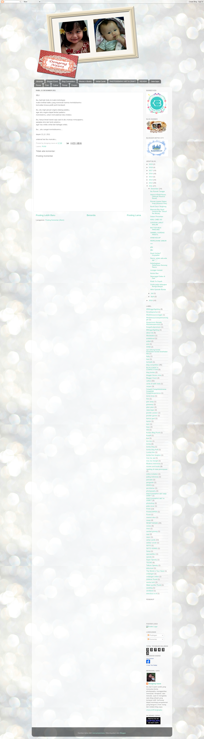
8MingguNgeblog (152, 330)
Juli (152, 293)
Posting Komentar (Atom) (54, 220)
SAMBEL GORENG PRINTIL (157, 233)
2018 (151, 167)
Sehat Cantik (101, 81)
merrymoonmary (98, 733)
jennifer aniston (152, 413)
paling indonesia (152, 477)
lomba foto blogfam (153, 455)
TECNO (149, 562)
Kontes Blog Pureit (153, 433)
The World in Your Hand (155, 571)
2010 (151, 300)
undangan (150, 574)
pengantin (150, 482)
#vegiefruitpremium (153, 327)
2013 (151, 180)
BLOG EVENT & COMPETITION (152, 368)
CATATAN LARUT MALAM (156, 223)
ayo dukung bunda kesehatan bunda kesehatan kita (157, 351)
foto (147, 399)
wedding (149, 588)
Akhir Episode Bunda (158, 289)
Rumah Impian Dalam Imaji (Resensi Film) (158, 202)
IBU (151, 250)
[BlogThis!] (74, 143)
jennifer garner (151, 416)
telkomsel (149, 568)
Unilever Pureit (151, 579)
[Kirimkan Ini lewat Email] (71, 143)
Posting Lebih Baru (45, 215)
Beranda (39, 81)
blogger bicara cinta (153, 375)
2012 (151, 183)
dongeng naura (155, 684)
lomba (148, 444)
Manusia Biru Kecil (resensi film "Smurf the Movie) (158, 211)
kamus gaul (150, 418)
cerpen (148, 386)
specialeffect (151, 554)
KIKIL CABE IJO (156, 219)
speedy (149, 557)
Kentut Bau (154, 273)
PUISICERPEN (151, 512)
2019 (151, 164)
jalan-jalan (150, 407)
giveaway (149, 404)
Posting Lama (134, 215)
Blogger (123, 733)
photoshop (150, 503)
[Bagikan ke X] (76, 143)
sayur (148, 537)
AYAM (148, 347)
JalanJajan (155, 81)
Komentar (153, 639)
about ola (149, 333)
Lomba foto (150, 452)
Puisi (47, 85)
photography (151, 491)
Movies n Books (85, 81)
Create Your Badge (151, 665)
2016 (151, 173)
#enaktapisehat (152, 312)
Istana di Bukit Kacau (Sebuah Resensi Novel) (158, 196)
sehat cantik (150, 540)
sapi (147, 534)
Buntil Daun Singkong (158, 206)
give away (150, 402)
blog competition (152, 365)
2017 (151, 170)
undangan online (152, 576)
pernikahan (150, 488)
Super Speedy (151, 560)
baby (148, 356)
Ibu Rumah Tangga (157, 191)
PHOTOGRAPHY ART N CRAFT (123, 81)
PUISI (44, 146)
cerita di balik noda (153, 384)
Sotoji (148, 551)
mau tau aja (150, 458)
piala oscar (150, 506)
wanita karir (150, 582)
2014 (151, 177)
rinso (148, 528)
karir (148, 424)
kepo (148, 427)
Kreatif (148, 435)
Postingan (153, 635)
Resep (38, 85)
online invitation (152, 474)
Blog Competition (68, 81)
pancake (149, 480)
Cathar (55, 85)
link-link (149, 441)
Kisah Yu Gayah (156, 281)
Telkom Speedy (152, 565)
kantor (148, 421)
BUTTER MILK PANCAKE (155, 228)
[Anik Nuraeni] (148, 663)
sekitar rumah (151, 543)
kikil (147, 430)
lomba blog (150, 447)
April (153, 296)
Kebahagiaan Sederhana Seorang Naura (158, 265)
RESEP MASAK (152, 523)
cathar (148, 381)
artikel (148, 341)
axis (147, 344)
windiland (149, 591)
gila (151, 247)
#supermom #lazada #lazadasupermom (154, 323)
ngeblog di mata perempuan (156, 469)
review (148, 526)
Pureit (148, 514)
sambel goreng (151, 531)
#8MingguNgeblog (153, 309)
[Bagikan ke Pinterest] (80, 143)
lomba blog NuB (152, 449)
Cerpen (74, 85)
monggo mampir (156, 270)
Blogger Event (52, 81)
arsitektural (150, 338)
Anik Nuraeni (150, 658)
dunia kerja (150, 396)
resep (148, 520)
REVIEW (143, 81)
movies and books (153, 466)
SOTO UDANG (151, 548)
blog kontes (150, 372)
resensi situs (151, 517)
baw (147, 359)
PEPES (149, 485)
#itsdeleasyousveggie (154, 315)
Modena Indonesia (153, 464)
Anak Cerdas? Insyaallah (155, 254)
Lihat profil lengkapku (154, 710)
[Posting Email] (67, 143)
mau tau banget (152, 461)
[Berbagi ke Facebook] (78, 143)
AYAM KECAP (155, 238)
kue (147, 438)
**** (151, 244)
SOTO (148, 545)
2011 (151, 186)
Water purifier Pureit (153, 585)
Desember (155, 189)
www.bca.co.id (151, 593)
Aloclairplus (150, 335)
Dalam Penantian (156, 216)
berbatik (149, 362)
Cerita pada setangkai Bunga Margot (158, 285)
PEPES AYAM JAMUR (158, 241)
